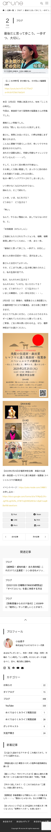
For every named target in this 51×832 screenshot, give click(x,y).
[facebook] (13, 668)
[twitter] (9, 668)
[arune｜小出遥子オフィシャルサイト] (13, 3)
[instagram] (4, 668)
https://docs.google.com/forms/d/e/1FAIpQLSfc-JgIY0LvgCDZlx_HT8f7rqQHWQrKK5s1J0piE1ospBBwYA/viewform (25, 501)
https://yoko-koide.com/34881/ (33, 487)
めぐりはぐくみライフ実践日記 (25, 712)
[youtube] (18, 668)
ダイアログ (24, 692)
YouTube (26, 705)
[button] (47, 3)
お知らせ (24, 685)
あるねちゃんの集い (42, 821)
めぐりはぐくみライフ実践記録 (25, 719)
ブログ (19, 20)
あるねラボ (7, 821)
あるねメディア (23, 821)
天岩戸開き (24, 733)
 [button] (25, 620)
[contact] (22, 668)
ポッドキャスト (24, 726)
